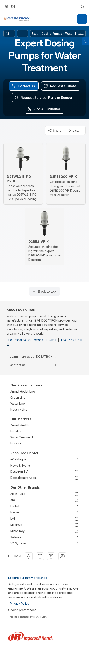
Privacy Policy (19, 603)
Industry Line (19, 409)
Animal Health (19, 425)
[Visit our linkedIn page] (40, 556)
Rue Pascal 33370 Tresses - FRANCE (32, 340)
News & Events (20, 465)
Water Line (17, 403)
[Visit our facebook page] (29, 556)
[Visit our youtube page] (62, 556)
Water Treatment (21, 437)
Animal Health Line (22, 391)
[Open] (82, 19)
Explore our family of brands (27, 577)
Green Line (17, 397)
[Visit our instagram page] (51, 556)
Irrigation (16, 431)
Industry (15, 443)
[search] (82, 6)
